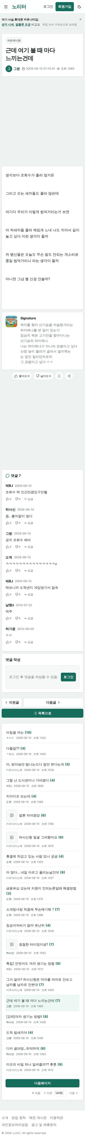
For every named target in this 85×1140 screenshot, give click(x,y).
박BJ (9, 785)
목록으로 (44, 713)
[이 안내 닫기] (80, 19)
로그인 (48, 6)
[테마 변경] (79, 6)
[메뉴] (6, 6)
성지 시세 (8, 24)
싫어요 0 (45, 376)
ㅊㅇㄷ (10, 737)
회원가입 (64, 6)
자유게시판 (14, 40)
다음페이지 (42, 1083)
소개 (5, 1118)
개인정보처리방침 (15, 1125)
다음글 (51, 702)
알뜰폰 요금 (23, 24)
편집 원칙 (19, 1118)
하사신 (10, 509)
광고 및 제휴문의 (44, 1125)
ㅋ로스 (10, 754)
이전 (49, 1093)
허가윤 (10, 629)
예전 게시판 (38, 1118)
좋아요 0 (24, 376)
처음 (37, 1093)
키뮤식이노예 (14, 770)
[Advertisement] (42, 121)
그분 (13, 69)
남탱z (10, 605)
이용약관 (56, 1118)
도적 (9, 557)
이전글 (14, 702)
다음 (72, 1093)
